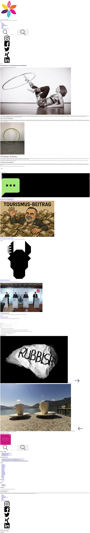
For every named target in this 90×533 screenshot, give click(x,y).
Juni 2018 (3, 476)
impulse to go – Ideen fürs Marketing (4, 19)
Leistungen (3, 23)
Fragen (38, 158)
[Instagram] (7, 506)
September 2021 (3, 466)
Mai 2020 (3, 468)
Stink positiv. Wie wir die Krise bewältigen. (24, 460)
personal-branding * (4, 496)
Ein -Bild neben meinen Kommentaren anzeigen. (7, 328)
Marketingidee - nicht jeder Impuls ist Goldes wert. (6, 383)
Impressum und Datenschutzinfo (5, 28)
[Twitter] (7, 51)
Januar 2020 (3, 470)
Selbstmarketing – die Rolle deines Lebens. (23, 461)
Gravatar (3, 328)
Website (1, 327)
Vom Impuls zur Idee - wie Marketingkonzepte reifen (6, 431)
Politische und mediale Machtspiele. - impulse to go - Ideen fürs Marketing (10, 460)
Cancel (3, 532)
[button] (2, 173)
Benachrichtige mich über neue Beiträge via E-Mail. (7, 333)
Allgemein (1, 63)
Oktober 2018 (3, 473)
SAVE (1, 532)
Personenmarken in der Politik (4, 313)
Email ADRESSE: (2, 490)
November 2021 (3, 465)
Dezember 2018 (3, 472)
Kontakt (2, 27)
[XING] (7, 522)
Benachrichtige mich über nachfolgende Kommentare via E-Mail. (8, 332)
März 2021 (3, 467)
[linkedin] (7, 62)
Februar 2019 (3, 471)
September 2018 (3, 474)
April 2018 (3, 477)
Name (1, 324)
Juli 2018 (3, 475)
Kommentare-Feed (4, 485)
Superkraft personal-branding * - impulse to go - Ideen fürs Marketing (9, 461)
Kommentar (1, 323)
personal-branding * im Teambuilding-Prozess (7, 459)
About (2, 499)
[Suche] (9, 34)
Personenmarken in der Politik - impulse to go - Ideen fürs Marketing (9, 458)
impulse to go (28, 116)
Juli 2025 (3, 464)
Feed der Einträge (4, 484)
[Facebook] (7, 46)
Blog (2, 498)
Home (2, 494)
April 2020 (3, 469)
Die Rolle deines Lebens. (4, 455)
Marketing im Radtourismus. (5, 25)
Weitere (12, 199)
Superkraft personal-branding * (21, 458)
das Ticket (3, 24)
